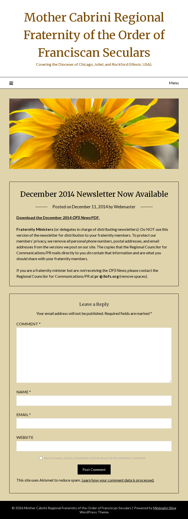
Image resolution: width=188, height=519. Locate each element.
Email (23, 414)
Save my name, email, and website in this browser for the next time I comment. (95, 458)
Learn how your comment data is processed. (118, 480)
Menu (173, 82)
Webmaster (125, 206)
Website (24, 437)
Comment (28, 323)
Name (23, 391)
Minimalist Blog (164, 508)
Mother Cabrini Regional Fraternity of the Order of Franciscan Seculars (94, 35)
